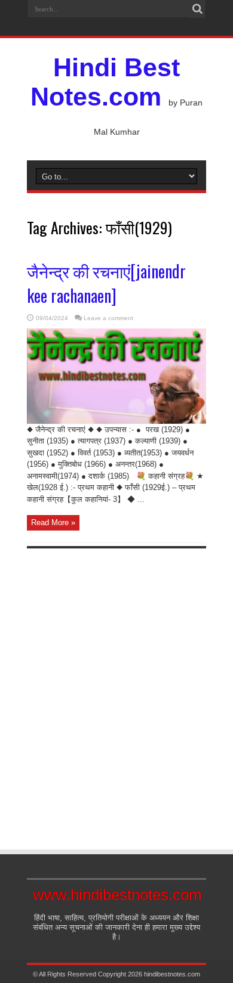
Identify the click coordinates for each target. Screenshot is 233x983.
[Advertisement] (116, 688)
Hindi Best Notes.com (105, 82)
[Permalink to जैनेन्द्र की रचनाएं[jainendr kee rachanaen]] (116, 421)
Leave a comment (108, 318)
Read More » (53, 522)
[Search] (197, 9)
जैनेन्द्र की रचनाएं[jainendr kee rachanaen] (106, 283)
